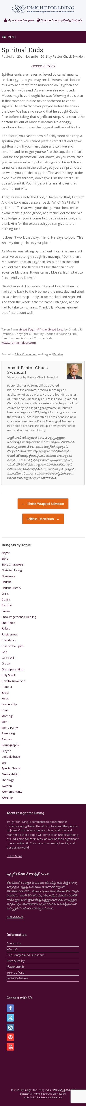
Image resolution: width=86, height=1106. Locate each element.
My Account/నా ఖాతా (20, 20)
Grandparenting (12, 669)
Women (7, 786)
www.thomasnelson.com (19, 343)
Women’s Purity (12, 792)
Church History (11, 588)
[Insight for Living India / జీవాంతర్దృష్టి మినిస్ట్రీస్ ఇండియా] (43, 9)
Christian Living (12, 570)
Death (6, 599)
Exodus (58, 354)
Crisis (5, 593)
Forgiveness (10, 634)
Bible (5, 558)
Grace (6, 663)
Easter (6, 611)
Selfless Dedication (43, 519)
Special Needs (11, 768)
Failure (6, 628)
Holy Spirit (8, 675)
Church (6, 582)
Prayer (6, 751)
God (4, 652)
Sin (4, 763)
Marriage (8, 716)
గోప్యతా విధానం (15, 967)
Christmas (8, 576)
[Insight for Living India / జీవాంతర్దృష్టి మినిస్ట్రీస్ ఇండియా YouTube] (10, 1047)
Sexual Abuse (11, 757)
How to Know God (13, 681)
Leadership (9, 704)
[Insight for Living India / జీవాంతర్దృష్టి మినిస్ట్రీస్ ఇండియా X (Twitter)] (10, 1018)
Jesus (5, 698)
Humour (7, 687)
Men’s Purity (10, 728)
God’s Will (8, 658)
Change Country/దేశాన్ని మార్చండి (61, 20)
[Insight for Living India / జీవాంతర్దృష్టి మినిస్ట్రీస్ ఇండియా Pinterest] (10, 1037)
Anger (5, 553)
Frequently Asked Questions (26, 955)
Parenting (8, 733)
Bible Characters (26, 354)
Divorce (7, 605)
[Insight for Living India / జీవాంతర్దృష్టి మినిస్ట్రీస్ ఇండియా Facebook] (10, 1008)
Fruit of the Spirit (12, 646)
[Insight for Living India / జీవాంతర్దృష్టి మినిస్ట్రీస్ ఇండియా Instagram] (10, 1027)
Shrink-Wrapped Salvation (43, 504)
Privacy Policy (16, 961)
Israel (5, 693)
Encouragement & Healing (19, 617)
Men (4, 722)
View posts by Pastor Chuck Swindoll (32, 377)
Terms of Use (15, 973)
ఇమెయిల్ (12, 949)
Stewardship (10, 774)
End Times (8, 623)
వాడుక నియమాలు (17, 978)
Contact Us (14, 943)
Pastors (7, 739)
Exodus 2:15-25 (43, 66)
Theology (8, 780)
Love (5, 710)
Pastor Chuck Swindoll (68, 56)
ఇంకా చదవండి (15, 917)
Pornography (10, 745)
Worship (7, 797)
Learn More (14, 856)
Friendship (9, 640)
